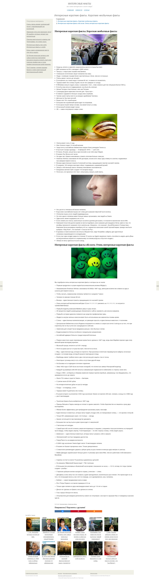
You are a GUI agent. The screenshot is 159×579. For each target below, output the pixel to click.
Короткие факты (63, 504)
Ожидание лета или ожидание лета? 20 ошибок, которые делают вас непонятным (39, 34)
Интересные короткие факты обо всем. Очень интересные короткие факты (83, 23)
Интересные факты (79, 3)
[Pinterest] (78, 511)
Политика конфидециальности (65, 575)
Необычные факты (72, 504)
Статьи (86, 9)
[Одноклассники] (94, 511)
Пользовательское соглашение (70, 573)
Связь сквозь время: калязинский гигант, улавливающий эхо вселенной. (38, 27)
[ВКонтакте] (62, 511)
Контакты (60, 573)
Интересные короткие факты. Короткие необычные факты (78, 21)
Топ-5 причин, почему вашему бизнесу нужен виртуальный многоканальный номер (37, 70)
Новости (78, 9)
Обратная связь (93, 573)
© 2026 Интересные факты (32, 573)
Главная (70, 9)
